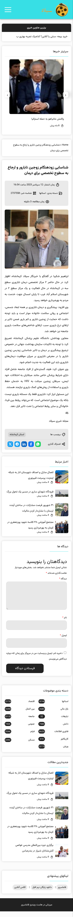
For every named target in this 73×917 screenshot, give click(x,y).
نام (64, 623)
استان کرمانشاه (17, 440)
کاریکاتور (54, 744)
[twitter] (10, 450)
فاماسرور (62, 893)
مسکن (20, 745)
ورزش (53, 752)
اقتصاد (20, 707)
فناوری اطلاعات (53, 737)
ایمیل (63, 641)
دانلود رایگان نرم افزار (42, 893)
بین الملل (20, 714)
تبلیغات (54, 722)
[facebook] (31, 450)
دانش (53, 729)
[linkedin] (24, 450)
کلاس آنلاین (20, 893)
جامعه (20, 722)
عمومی (20, 729)
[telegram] (17, 450)
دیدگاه (63, 584)
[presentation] (65, 100)
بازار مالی (53, 714)
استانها (42, 199)
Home (65, 150)
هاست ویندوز (36, 910)
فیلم (20, 737)
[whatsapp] (38, 450)
